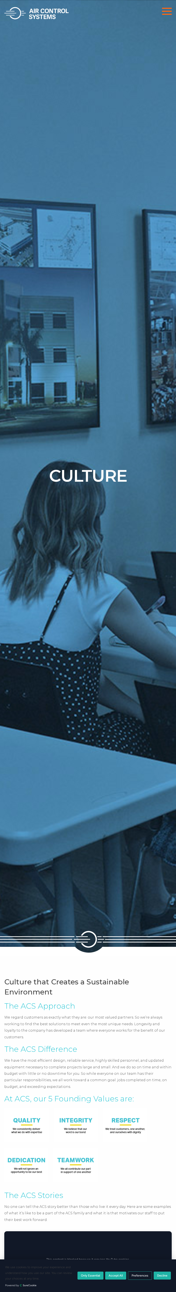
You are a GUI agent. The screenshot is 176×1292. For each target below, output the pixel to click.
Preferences (140, 1276)
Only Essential (90, 1276)
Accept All (116, 1276)
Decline (162, 1276)
